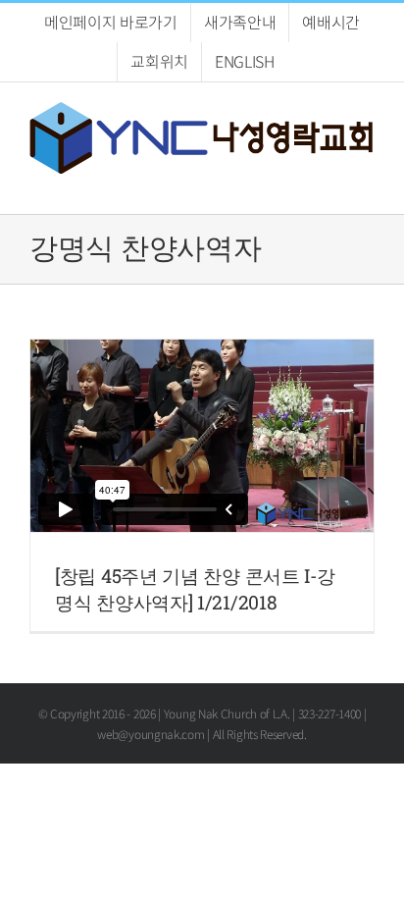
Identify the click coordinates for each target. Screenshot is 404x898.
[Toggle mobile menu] (367, 184)
